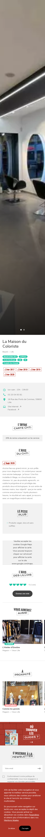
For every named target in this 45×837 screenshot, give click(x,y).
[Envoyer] (39, 768)
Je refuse (11, 828)
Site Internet (13, 406)
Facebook (12, 409)
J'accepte (25, 828)
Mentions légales (11, 820)
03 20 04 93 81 (15, 394)
